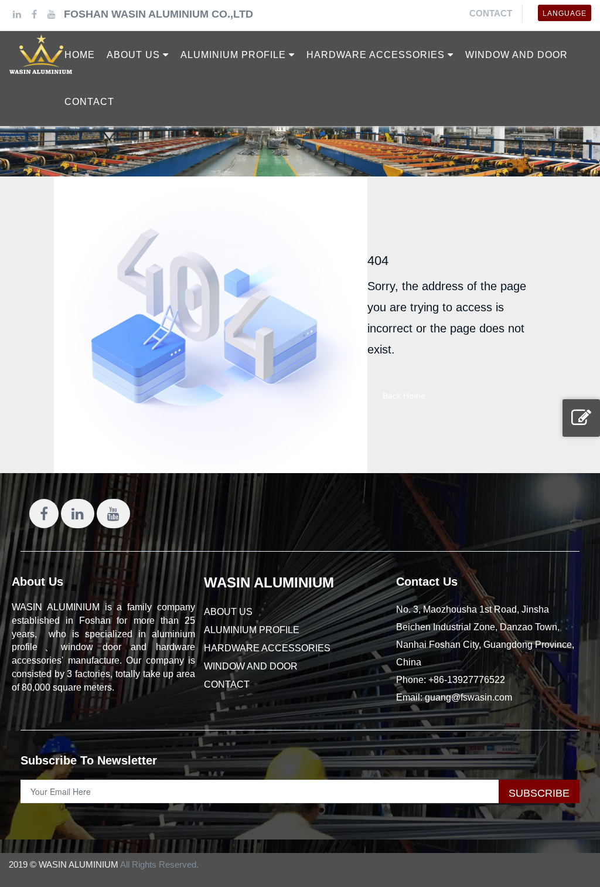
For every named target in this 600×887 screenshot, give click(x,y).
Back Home (404, 395)
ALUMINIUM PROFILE (251, 630)
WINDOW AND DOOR (251, 666)
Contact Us (427, 581)
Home (79, 55)
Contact (490, 13)
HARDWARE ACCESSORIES (267, 648)
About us (228, 612)
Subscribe (539, 793)
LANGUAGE (565, 13)
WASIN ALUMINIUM (269, 582)
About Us (37, 581)
